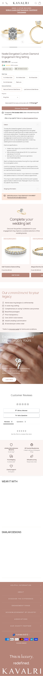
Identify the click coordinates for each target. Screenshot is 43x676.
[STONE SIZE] (21, 68)
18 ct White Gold (7, 82)
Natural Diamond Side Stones (11, 89)
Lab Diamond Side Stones (31, 89)
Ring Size (4, 93)
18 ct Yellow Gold (20, 77)
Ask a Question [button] (22, 415)
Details (6, 125)
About (21, 592)
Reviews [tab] (7, 422)
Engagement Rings (21, 605)
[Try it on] (7, 69)
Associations (21, 619)
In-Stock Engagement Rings (30, 118)
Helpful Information (21, 585)
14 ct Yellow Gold (7, 77)
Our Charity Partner (21, 626)
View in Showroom (9, 523)
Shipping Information (10, 189)
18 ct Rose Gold (33, 77)
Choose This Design (21, 108)
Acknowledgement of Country (21, 612)
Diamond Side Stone (6, 86)
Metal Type (4, 74)
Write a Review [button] (22, 410)
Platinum (18, 82)
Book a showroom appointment (17, 197)
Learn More (9, 380)
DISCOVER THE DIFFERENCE (21, 599)
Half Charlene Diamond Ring (11, 267)
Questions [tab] (20, 422)
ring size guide (14, 329)
